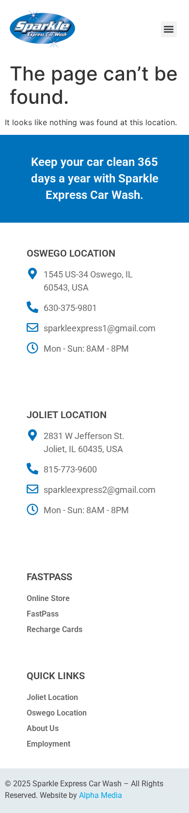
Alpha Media (100, 795)
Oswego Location (57, 712)
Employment (48, 743)
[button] (169, 29)
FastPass (43, 613)
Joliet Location (52, 697)
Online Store (48, 598)
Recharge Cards (54, 629)
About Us (43, 728)
